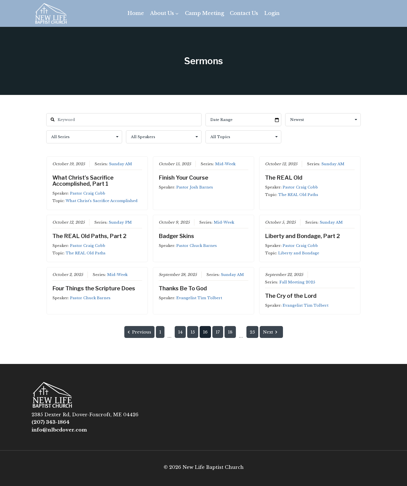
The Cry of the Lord (290, 296)
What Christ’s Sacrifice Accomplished (102, 200)
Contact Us (244, 13)
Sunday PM (120, 222)
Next (268, 332)
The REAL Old (283, 177)
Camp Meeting (204, 13)
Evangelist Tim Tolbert (199, 298)
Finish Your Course (183, 177)
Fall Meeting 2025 (297, 282)
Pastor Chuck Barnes (196, 245)
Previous (141, 332)
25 (252, 332)
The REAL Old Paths (298, 194)
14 (180, 332)
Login (272, 13)
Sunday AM (120, 164)
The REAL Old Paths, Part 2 (89, 236)
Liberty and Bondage (298, 253)
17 (218, 332)
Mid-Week (225, 164)
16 (205, 332)
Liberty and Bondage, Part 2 (302, 236)
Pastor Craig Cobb (87, 193)
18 (230, 332)
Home (135, 13)
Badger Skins (176, 236)
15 (192, 332)
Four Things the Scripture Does (93, 288)
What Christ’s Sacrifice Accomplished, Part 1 (83, 180)
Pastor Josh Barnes (194, 187)
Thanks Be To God (183, 288)
